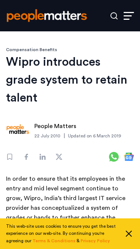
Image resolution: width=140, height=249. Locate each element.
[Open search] (114, 15)
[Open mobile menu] (129, 16)
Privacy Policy (95, 241)
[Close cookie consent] (129, 233)
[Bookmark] (9, 157)
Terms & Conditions (53, 241)
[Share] (26, 157)
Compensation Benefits (31, 49)
